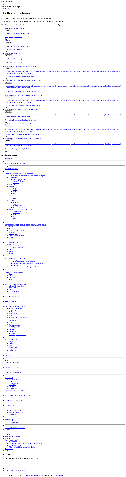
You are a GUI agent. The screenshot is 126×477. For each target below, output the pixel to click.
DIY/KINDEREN (10, 405)
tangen (11, 227)
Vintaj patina (13, 288)
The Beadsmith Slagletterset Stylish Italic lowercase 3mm (22, 134)
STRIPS (11, 200)
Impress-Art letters (18, 181)
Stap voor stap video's (11, 440)
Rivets (11, 251)
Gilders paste (13, 289)
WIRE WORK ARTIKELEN (14, 272)
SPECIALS (12, 385)
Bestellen (8, 30)
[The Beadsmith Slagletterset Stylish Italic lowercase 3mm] (23, 124)
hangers (11, 322)
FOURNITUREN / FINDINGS (15, 306)
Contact (7, 435)
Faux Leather (13, 350)
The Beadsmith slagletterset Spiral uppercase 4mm (20, 120)
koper (14, 214)
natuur (15, 197)
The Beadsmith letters (19, 179)
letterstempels (13, 177)
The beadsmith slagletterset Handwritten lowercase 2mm (22, 91)
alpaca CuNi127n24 (19, 207)
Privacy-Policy (9, 449)
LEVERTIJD (9, 429)
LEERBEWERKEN (11, 242)
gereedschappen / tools (16, 260)
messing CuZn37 (18, 206)
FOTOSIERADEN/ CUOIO (14, 390)
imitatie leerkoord (18, 248)
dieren (14, 191)
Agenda (7, 438)
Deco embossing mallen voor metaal (24, 261)
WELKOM (8, 158)
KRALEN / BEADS (11, 367)
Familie (15, 190)
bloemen (11, 343)
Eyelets (11, 253)
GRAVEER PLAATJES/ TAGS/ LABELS (22, 209)
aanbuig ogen (13, 313)
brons (14, 218)
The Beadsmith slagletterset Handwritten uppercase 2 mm (22, 105)
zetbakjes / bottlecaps (15, 308)
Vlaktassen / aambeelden (16, 230)
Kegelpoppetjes (13, 423)
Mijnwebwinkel (59, 475)
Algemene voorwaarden (12, 436)
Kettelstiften (12, 328)
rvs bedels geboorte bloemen (17, 335)
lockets (15, 381)
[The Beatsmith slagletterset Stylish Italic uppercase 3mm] (23, 138)
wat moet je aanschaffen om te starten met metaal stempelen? (27, 176)
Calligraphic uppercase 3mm (13, 37)
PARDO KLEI (9, 361)
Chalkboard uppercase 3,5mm (14, 62)
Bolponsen (12, 232)
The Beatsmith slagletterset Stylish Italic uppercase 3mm (22, 149)
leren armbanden (18, 246)
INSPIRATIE (9, 419)
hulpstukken (12, 277)
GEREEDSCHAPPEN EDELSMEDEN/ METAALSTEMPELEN (26, 225)
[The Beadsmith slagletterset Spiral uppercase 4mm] (21, 109)
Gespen (11, 324)
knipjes (11, 349)
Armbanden (12, 321)
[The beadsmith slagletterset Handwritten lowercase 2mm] (23, 80)
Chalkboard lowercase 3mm (13, 49)
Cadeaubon (12, 414)
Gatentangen (13, 234)
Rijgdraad (12, 333)
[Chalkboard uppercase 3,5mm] (15, 53)
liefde (14, 188)
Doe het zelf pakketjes (15, 410)
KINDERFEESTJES (11, 169)
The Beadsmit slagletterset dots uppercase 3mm (19, 76)
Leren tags (12, 244)
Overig (11, 237)
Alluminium (16, 213)
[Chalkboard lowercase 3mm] (14, 41)
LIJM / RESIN (9, 355)
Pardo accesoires (14, 362)
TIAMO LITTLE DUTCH (13, 400)
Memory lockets (14, 379)
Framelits (15, 265)
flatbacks (11, 345)
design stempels (13, 186)
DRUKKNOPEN (14, 326)
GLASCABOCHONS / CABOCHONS (17, 395)
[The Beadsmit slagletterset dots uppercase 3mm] (20, 66)
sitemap (25, 475)
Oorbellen (12, 329)
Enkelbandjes (13, 388)
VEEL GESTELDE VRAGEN (15, 428)
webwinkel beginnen (38, 475)
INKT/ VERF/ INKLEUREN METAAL (18, 284)
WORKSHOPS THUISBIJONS (15, 164)
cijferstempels (13, 184)
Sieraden (11, 421)
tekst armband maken (15, 445)
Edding (7, 450)
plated (14, 216)
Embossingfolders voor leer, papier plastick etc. (27, 267)
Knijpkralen (12, 331)
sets (14, 195)
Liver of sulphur (14, 291)
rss (30, 475)
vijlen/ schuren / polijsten (16, 235)
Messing (15, 220)
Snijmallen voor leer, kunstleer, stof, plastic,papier (28, 263)
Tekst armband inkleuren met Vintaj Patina (22, 447)
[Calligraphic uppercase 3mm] (14, 28)
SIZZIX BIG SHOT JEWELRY (15, 258)
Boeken (11, 279)
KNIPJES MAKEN (11, 340)
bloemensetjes (13, 347)
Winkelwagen (5, 8)
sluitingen (12, 312)
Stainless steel (17, 211)
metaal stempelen (14, 442)
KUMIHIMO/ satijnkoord (13, 373)
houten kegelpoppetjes (16, 412)
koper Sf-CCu (17, 204)
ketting (11, 315)
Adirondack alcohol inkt (16, 286)
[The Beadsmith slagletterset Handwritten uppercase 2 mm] (23, 95)
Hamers (11, 228)
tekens (15, 193)
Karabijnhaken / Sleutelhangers (18, 317)
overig (15, 199)
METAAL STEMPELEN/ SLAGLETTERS (19, 174)
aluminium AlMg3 (18, 202)
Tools (10, 249)
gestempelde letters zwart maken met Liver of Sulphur (25, 443)
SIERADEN (9, 378)
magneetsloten (13, 310)
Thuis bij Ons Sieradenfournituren (15, 470)
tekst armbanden (14, 383)
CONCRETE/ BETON (12, 296)
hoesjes (11, 342)
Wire (10, 274)
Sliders (11, 319)
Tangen (11, 275)
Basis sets (16, 183)
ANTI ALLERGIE (11, 301)
